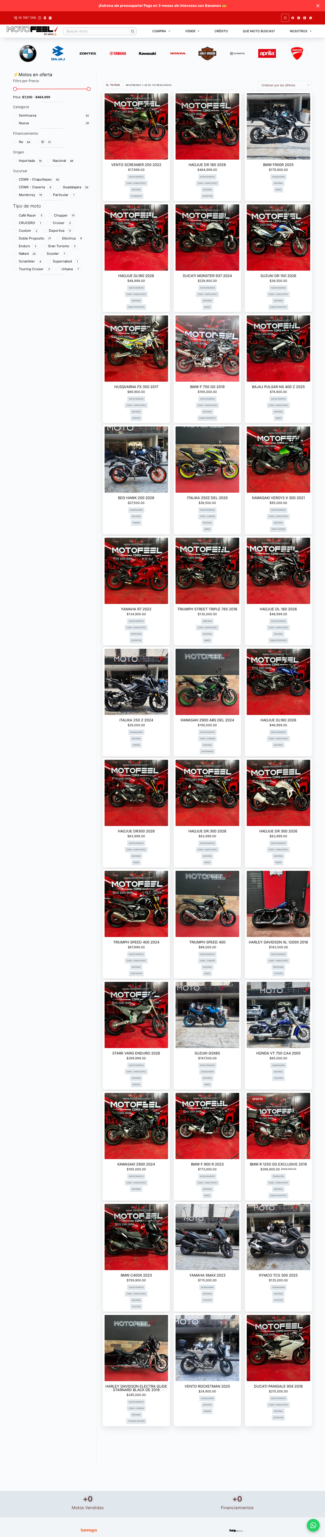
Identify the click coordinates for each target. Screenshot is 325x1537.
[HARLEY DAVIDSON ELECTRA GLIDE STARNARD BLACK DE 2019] (136, 1348)
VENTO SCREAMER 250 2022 (136, 164)
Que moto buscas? (259, 31)
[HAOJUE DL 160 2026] (278, 571)
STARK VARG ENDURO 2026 (136, 1053)
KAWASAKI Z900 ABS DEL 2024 (207, 720)
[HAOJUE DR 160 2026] (207, 126)
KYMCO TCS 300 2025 (278, 1275)
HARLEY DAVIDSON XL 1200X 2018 (278, 942)
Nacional (136, 190)
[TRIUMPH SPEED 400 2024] (136, 904)
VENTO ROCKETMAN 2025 (207, 1386)
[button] (18, 53)
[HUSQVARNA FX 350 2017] (136, 348)
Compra (159, 31)
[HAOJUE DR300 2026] (136, 793)
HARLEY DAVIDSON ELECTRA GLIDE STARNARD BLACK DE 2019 (136, 1388)
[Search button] (132, 31)
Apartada (207, 621)
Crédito (221, 31)
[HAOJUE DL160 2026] (136, 237)
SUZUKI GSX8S (207, 1053)
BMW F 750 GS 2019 (207, 387)
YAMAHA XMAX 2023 (207, 1275)
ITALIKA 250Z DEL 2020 (207, 498)
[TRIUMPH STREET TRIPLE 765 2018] (207, 571)
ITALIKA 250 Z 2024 (136, 720)
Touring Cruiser (136, 1421)
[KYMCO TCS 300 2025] (278, 1237)
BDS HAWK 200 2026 (136, 498)
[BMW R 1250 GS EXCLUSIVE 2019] (278, 1126)
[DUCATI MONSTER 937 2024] (207, 237)
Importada (136, 634)
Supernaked (207, 751)
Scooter (136, 1307)
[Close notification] (318, 5)
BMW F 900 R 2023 (207, 1164)
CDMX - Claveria (207, 516)
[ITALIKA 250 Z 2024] (136, 682)
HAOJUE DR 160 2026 (207, 164)
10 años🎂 (50, 34)
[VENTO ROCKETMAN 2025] (207, 1348)
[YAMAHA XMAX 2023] (207, 1237)
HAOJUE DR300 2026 (136, 831)
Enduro (136, 418)
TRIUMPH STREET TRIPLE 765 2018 (207, 609)
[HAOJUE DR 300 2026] (207, 793)
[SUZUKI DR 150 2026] (278, 237)
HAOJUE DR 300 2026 (207, 831)
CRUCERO (278, 1078)
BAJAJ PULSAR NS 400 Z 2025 (278, 387)
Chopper (278, 974)
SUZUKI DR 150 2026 (278, 275)
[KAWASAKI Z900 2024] (136, 1126)
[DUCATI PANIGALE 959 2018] (278, 1348)
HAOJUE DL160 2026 (136, 275)
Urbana (136, 523)
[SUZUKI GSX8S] (207, 1015)
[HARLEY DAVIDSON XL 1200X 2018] (278, 904)
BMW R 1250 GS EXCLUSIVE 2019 (278, 1164)
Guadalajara (278, 177)
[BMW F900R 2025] (278, 126)
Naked (278, 190)
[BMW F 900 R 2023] (207, 1126)
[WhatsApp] (310, 18)
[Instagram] (298, 18)
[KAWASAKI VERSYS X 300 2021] (278, 459)
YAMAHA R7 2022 (136, 609)
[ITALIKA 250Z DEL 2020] (207, 459)
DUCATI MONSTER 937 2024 (207, 275)
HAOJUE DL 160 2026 (278, 609)
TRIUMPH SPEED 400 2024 (136, 942)
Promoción (278, 1176)
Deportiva (207, 196)
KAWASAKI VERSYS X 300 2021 (278, 498)
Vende (190, 31)
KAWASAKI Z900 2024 (136, 1164)
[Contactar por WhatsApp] (313, 1525)
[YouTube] (304, 18)
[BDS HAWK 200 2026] (136, 459)
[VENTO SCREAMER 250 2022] (136, 126)
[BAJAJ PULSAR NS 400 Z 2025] (278, 348)
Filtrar (115, 85)
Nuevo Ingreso (136, 177)
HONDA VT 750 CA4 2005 (278, 1053)
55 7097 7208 (27, 17)
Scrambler (136, 196)
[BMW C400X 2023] (136, 1237)
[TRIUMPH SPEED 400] (207, 904)
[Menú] (285, 18)
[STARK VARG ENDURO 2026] (136, 1015)
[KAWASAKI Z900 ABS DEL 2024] (207, 682)
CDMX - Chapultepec (136, 183)
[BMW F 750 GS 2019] (207, 348)
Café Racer (136, 974)
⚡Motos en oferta (32, 74)
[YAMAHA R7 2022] (136, 571)
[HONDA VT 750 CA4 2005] (278, 1015)
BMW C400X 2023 (136, 1275)
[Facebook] (292, 18)
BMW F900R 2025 (278, 164)
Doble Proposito (136, 307)
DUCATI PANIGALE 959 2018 (278, 1386)
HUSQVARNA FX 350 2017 (136, 387)
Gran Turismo (278, 529)
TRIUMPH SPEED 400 (207, 942)
